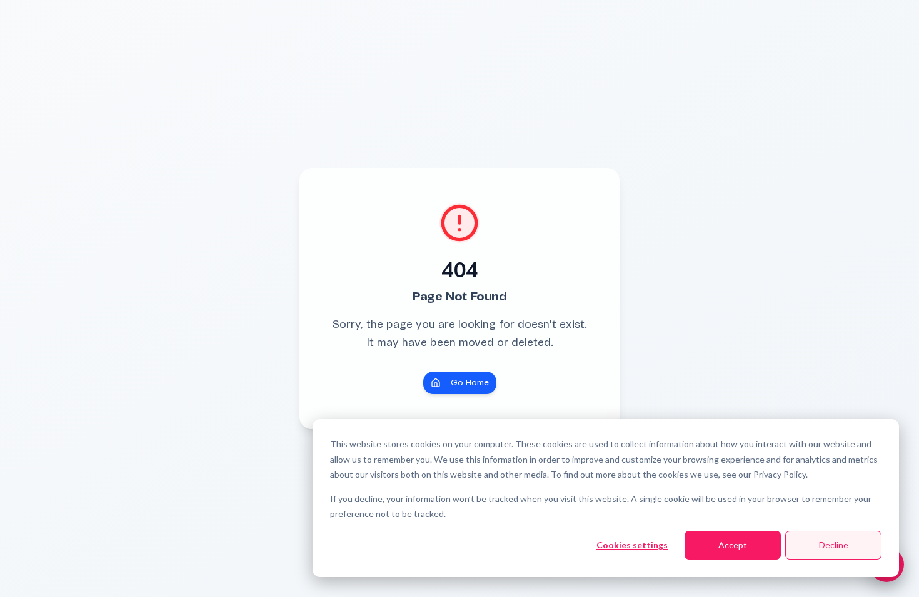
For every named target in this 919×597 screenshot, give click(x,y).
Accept (732, 545)
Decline (833, 545)
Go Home (470, 382)
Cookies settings (632, 545)
